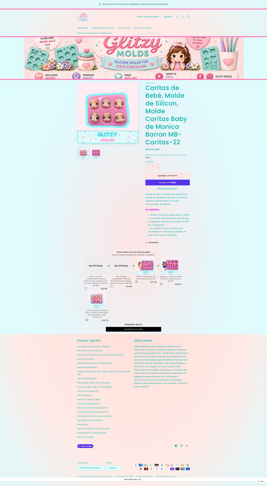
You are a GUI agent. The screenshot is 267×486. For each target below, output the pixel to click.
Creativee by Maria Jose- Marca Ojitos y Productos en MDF (103, 373)
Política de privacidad (124, 476)
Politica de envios (85, 437)
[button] (177, 17)
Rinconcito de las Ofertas (89, 350)
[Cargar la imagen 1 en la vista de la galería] (83, 153)
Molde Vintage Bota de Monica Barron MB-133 (146, 278)
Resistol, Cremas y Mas (88, 399)
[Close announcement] (184, 4)
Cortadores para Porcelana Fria (92, 412)
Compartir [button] (153, 242)
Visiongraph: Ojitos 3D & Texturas (93, 383)
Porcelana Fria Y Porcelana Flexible (94, 416)
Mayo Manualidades (87, 367)
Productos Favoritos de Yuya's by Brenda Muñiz (100, 355)
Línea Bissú (82, 424)
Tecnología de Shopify (103, 477)
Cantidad (149, 162)
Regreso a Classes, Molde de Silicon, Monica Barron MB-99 (170, 279)
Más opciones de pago (167, 188)
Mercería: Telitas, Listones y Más (93, 428)
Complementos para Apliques (92, 433)
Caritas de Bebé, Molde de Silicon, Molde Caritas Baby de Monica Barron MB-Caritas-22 (97, 313)
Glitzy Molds (89, 477)
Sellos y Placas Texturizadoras (92, 408)
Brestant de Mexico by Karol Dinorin (94, 363)
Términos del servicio (144, 476)
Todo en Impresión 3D (87, 391)
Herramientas (84, 395)
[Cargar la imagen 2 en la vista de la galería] (95, 153)
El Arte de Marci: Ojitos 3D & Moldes (94, 387)
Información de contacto (166, 476)
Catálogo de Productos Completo (94, 346)
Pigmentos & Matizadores (90, 420)
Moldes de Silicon (85, 359)
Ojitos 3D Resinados (87, 378)
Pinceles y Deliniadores (88, 403)
